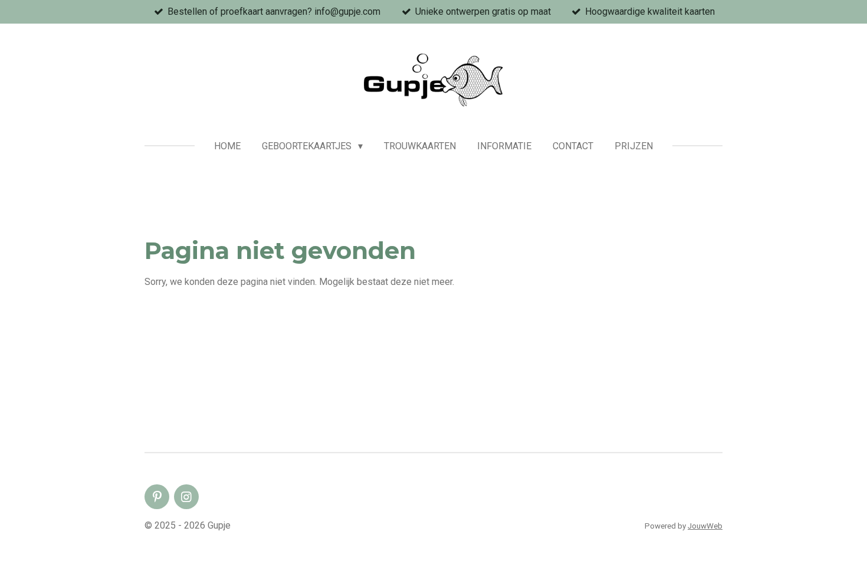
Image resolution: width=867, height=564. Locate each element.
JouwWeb (705, 526)
